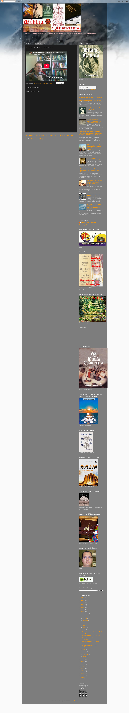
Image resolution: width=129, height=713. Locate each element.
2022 (83, 607)
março (85, 652)
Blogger (76, 700)
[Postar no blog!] (58, 83)
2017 (83, 664)
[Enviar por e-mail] (57, 83)
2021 (83, 609)
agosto (85, 623)
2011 (82, 678)
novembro (86, 616)
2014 (83, 671)
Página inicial (51, 135)
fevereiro (85, 654)
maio (84, 630)
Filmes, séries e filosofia (88, 222)
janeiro (85, 656)
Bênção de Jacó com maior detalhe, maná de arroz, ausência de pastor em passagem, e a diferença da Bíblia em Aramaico (90, 134)
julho (84, 625)
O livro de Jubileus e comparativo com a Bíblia (94, 159)
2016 (83, 666)
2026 (83, 598)
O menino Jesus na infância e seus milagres (94, 108)
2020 (83, 611)
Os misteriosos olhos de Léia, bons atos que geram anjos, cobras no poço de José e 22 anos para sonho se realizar (90, 99)
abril (84, 649)
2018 (83, 661)
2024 (83, 602)
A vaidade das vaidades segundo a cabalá (93, 194)
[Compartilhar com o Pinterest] (63, 83)
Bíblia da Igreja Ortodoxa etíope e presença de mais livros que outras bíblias (94, 121)
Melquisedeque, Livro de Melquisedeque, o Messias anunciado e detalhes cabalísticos (94, 147)
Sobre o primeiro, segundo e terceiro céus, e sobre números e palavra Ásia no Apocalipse (94, 206)
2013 (83, 673)
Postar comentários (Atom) (38, 139)
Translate (92, 89)
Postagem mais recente (35, 135)
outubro (85, 618)
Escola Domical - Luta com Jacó (91, 635)
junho (84, 627)
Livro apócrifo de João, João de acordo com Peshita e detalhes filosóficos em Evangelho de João (94, 183)
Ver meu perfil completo (86, 225)
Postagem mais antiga (67, 135)
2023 (83, 604)
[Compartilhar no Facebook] (62, 83)
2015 (83, 668)
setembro (85, 620)
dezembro (86, 613)
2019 (83, 659)
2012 (83, 675)
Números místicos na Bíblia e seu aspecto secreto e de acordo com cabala (89, 170)
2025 (83, 600)
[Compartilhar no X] (60, 83)
